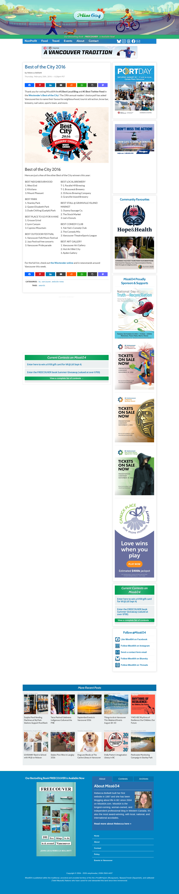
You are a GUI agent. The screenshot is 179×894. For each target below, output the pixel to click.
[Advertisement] (66, 323)
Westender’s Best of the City (44, 95)
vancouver (46, 281)
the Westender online (61, 262)
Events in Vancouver (103, 860)
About (80, 41)
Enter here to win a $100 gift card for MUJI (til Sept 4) (54, 364)
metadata (67, 279)
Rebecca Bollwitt (34, 72)
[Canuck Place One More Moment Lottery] (134, 538)
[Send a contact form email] (138, 41)
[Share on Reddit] (71, 85)
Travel (55, 41)
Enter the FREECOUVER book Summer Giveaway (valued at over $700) (63, 372)
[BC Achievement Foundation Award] (134, 365)
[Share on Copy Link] (92, 85)
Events (68, 41)
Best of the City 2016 (45, 66)
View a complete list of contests (65, 378)
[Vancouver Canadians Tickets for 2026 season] (89, 52)
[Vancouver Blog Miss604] (89, 14)
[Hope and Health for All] (134, 219)
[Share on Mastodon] (103, 85)
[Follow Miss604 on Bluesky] (119, 41)
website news (58, 281)
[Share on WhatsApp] (82, 85)
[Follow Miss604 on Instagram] (124, 41)
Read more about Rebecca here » (112, 823)
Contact (94, 41)
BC (40, 281)
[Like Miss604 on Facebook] (133, 41)
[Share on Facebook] (29, 85)
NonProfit (31, 41)
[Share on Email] (61, 85)
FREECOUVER (91, 36)
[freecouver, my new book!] (56, 856)
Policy (97, 854)
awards (42, 285)
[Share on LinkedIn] (50, 85)
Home (96, 836)
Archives (143, 779)
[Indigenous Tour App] (134, 253)
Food (44, 41)
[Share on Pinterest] (40, 85)
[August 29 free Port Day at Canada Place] (134, 90)
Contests (123, 779)
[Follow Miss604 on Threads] (128, 41)
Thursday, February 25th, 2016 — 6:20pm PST (45, 76)
